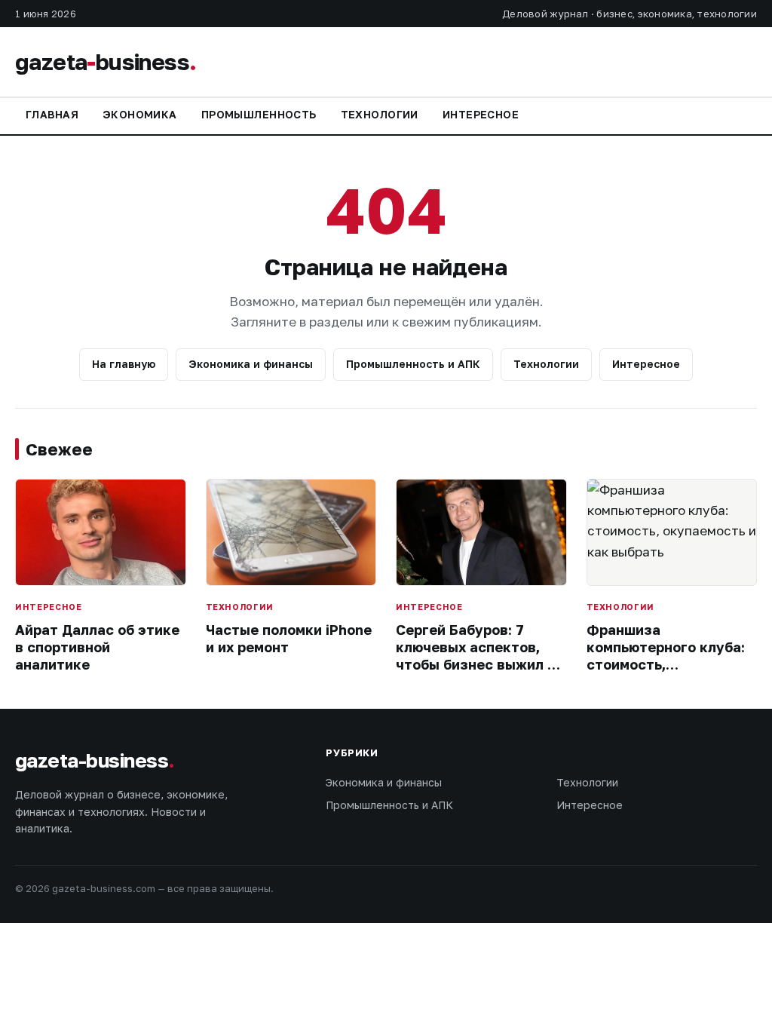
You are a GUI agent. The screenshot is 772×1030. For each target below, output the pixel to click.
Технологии (379, 114)
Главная (52, 114)
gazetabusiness (105, 61)
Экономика (140, 114)
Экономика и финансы (250, 363)
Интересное (481, 114)
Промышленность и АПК (413, 363)
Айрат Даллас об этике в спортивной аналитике (97, 647)
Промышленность (259, 114)
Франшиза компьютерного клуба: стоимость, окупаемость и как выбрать (666, 665)
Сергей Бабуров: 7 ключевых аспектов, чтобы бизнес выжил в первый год (476, 656)
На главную (123, 363)
